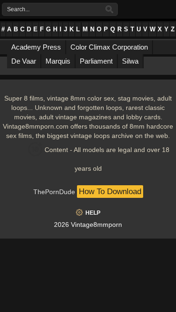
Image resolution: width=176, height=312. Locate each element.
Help (92, 213)
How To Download (110, 191)
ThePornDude (54, 192)
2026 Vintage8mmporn (88, 224)
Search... (18, 9)
